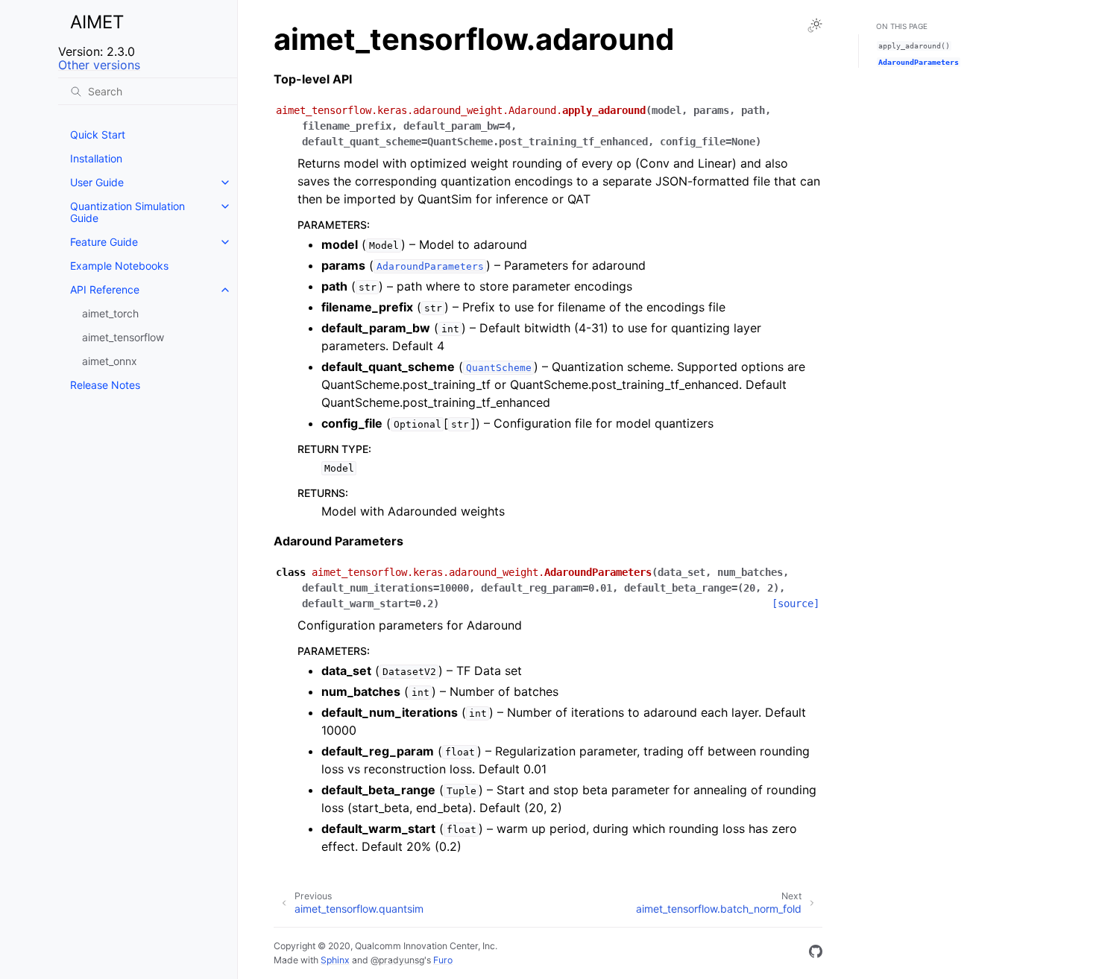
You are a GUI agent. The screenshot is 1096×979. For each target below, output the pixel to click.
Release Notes (105, 384)
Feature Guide (104, 241)
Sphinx (335, 960)
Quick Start (97, 134)
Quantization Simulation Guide (127, 212)
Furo (443, 960)
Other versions (99, 64)
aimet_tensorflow (123, 337)
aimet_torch (110, 313)
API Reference (104, 289)
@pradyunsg (397, 960)
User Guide (97, 182)
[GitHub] (815, 954)
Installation (96, 158)
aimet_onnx (109, 361)
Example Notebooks (119, 265)
